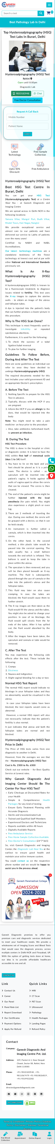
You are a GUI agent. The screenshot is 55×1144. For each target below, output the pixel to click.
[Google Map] (51, 477)
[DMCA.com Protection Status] (29, 1102)
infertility (26, 329)
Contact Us (8, 975)
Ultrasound (37, 1007)
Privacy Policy (33, 1122)
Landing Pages (39, 1024)
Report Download (13, 1013)
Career (7, 996)
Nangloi (35, 223)
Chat (39, 93)
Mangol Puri (28, 219)
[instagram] (21, 1094)
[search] (41, 13)
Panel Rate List (11, 1007)
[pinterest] (34, 1094)
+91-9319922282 (25, 1079)
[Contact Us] (51, 462)
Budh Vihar (43, 219)
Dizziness (13, 670)
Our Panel (9, 1002)
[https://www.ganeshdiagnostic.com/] (12, 4)
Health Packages (40, 1018)
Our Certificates (12, 1018)
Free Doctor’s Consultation (22, 841)
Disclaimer (20, 1125)
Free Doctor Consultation (27, 100)
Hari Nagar (24, 223)
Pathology (37, 1013)
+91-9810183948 (25, 1072)
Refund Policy (38, 1029)
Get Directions (15, 1102)
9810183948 (22, 93)
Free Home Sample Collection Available (28, 837)
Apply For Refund (12, 1029)
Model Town (11, 223)
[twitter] (15, 1094)
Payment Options (12, 1024)
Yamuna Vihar (12, 219)
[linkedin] (41, 1094)
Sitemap (32, 1125)
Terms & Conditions (14, 1122)
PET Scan (36, 1002)
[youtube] (28, 1094)
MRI (34, 991)
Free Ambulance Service (20, 834)
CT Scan (36, 996)
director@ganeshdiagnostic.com (20, 1088)
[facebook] (8, 1094)
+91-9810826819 (38, 1076)
